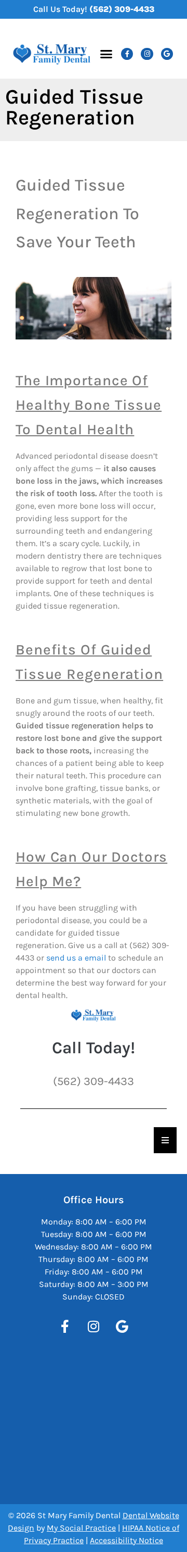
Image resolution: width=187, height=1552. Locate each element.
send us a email (76, 958)
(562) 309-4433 (121, 9)
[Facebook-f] (127, 54)
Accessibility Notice (126, 1540)
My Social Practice (81, 1528)
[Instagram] (147, 54)
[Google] (167, 54)
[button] (106, 54)
